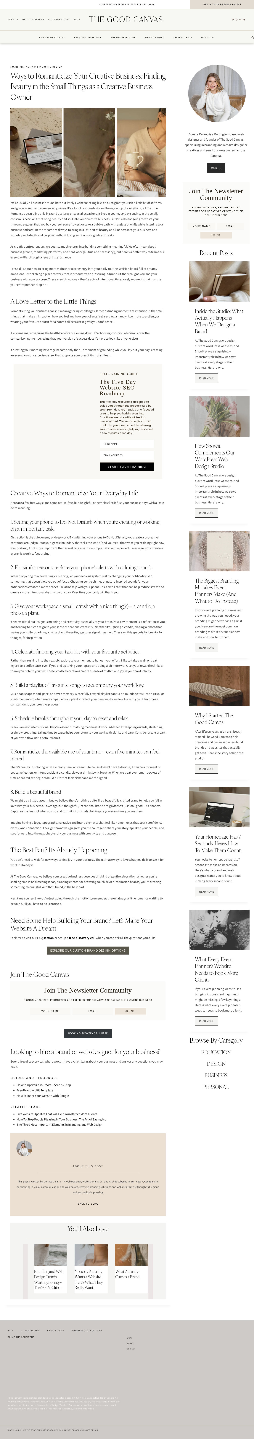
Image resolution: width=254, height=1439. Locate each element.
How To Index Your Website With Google (43, 1096)
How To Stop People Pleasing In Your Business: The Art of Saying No (61, 1119)
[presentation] (50, 1255)
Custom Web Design (52, 37)
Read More (208, 379)
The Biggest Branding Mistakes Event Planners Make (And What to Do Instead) (217, 590)
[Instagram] (236, 19)
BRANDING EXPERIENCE (88, 37)
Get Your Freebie (33, 19)
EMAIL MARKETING (23, 66)
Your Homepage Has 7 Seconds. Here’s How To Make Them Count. (218, 843)
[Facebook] (232, 19)
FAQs (77, 19)
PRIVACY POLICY (55, 1330)
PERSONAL (216, 1086)
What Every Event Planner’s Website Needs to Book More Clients (216, 969)
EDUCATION (216, 1052)
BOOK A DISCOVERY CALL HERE (88, 1033)
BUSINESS (216, 1075)
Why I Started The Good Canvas (214, 719)
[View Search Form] (252, 37)
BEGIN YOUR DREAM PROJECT (222, 4)
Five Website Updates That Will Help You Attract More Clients (57, 1114)
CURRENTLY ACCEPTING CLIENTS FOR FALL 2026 (127, 4)
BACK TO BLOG (88, 1203)
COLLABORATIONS (30, 1330)
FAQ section (45, 938)
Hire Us (13, 19)
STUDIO (130, 1343)
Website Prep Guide (123, 37)
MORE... (216, 168)
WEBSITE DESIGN (51, 66)
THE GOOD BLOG (182, 37)
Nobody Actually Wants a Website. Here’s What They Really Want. (89, 1279)
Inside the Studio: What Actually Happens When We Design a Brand (219, 321)
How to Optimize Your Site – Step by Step (44, 1085)
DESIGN (216, 1063)
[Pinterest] (244, 19)
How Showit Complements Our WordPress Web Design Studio (214, 456)
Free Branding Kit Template (35, 1090)
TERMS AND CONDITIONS (21, 1337)
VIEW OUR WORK (154, 37)
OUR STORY (208, 37)
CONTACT (131, 1349)
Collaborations (59, 19)
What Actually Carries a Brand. (127, 1274)
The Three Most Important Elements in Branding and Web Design (59, 1124)
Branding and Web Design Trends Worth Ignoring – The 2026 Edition (49, 1279)
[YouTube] (240, 19)
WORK (129, 1338)
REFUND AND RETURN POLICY (87, 1330)
